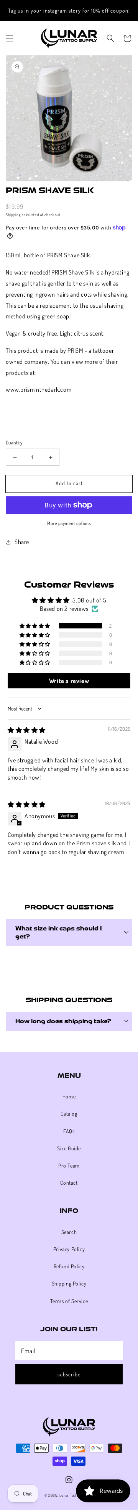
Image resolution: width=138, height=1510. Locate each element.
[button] (9, 38)
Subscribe (69, 1374)
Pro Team (69, 1165)
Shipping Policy (69, 1283)
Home (69, 1096)
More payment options (69, 523)
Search (69, 1232)
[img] (27, 730)
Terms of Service (69, 1301)
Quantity (14, 442)
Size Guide (69, 1148)
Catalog (69, 1113)
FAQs (68, 1131)
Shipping (13, 214)
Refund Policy (69, 1266)
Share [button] (22, 542)
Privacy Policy (69, 1249)
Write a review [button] (69, 681)
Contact (68, 1182)
